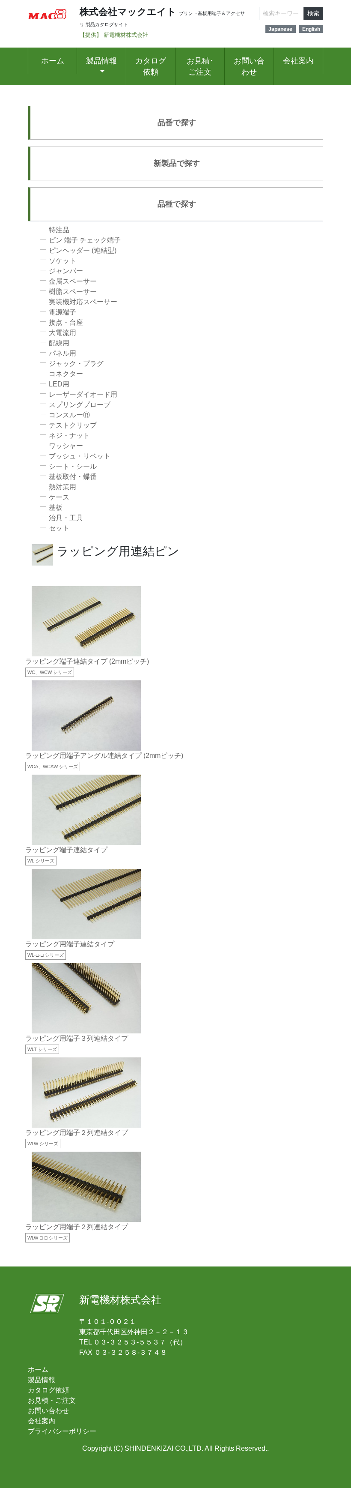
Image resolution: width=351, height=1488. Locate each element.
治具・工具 (66, 517)
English (311, 29)
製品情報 (101, 61)
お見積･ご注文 (200, 66)
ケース (59, 497)
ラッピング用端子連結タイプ (69, 944)
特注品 (59, 230)
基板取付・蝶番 (73, 476)
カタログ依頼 (150, 66)
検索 (313, 13)
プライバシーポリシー (62, 1431)
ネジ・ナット (69, 435)
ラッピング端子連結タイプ (66, 849)
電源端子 (62, 312)
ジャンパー (66, 271)
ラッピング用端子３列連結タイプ (76, 1038)
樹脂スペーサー (73, 291)
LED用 (59, 384)
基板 (55, 507)
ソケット (62, 260)
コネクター (66, 373)
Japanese (280, 29)
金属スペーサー (73, 281)
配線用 (59, 343)
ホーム (52, 61)
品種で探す (177, 204)
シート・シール (73, 466)
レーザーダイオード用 (83, 394)
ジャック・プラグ (76, 363)
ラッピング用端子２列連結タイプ (76, 1132)
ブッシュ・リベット (79, 456)
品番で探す (177, 122)
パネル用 (62, 353)
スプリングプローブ (79, 404)
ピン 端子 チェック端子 (85, 240)
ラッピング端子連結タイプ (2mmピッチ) (87, 661)
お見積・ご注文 (52, 1400)
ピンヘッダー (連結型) (82, 250)
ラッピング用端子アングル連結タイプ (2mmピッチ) (104, 755)
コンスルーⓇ (69, 415)
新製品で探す (177, 163)
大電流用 (62, 332)
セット (59, 528)
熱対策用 (62, 487)
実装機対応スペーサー (83, 301)
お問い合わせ (249, 66)
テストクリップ (73, 425)
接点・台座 (66, 322)
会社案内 (298, 61)
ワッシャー (66, 445)
